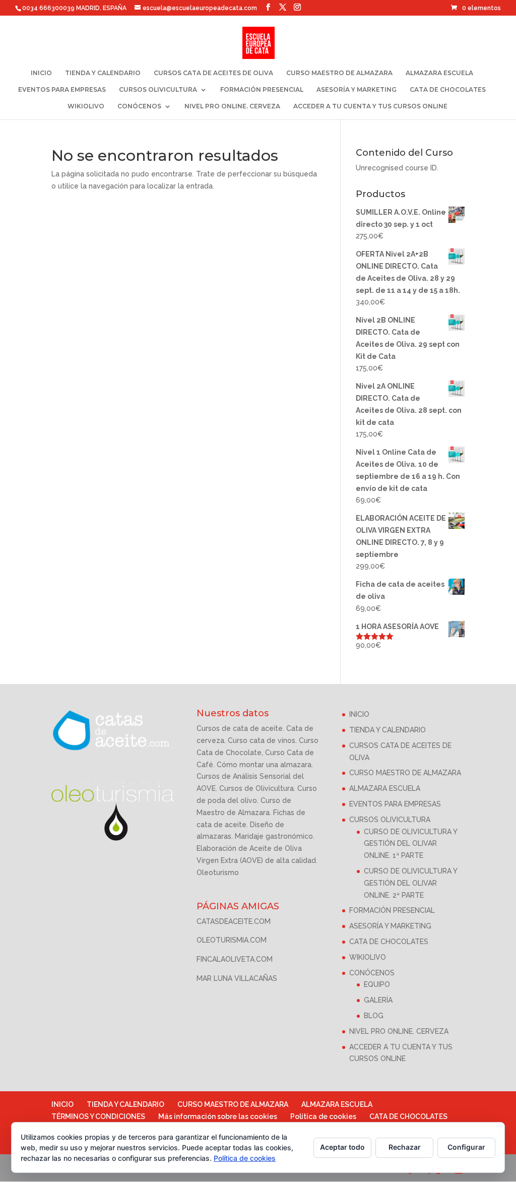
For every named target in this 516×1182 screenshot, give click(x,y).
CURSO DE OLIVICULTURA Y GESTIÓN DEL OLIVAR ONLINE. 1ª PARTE (410, 844)
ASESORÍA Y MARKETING (356, 89)
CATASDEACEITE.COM (234, 921)
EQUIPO (377, 984)
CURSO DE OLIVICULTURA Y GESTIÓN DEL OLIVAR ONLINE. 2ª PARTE (410, 883)
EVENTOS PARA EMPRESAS (62, 89)
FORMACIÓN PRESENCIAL (261, 89)
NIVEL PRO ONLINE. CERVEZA (232, 106)
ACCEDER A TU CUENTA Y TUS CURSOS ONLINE (370, 106)
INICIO (41, 73)
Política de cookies (323, 1116)
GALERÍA (378, 1000)
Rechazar (405, 1147)
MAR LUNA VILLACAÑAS (237, 978)
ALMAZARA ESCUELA (439, 73)
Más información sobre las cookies (217, 1116)
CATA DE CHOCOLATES (448, 89)
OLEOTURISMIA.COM (232, 940)
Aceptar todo (342, 1147)
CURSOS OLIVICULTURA (158, 89)
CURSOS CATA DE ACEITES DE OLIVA (213, 73)
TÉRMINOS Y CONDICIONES (98, 1116)
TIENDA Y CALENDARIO (103, 73)
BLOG (373, 1016)
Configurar (466, 1147)
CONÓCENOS (139, 106)
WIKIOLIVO (86, 106)
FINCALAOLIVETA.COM (235, 959)
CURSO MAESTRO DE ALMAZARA (339, 73)
